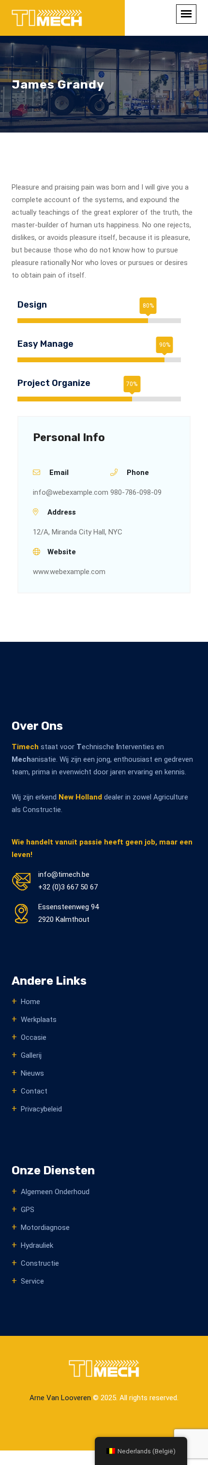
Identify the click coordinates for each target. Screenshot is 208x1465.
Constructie (40, 1263)
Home (30, 1001)
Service (32, 1281)
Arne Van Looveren (60, 1397)
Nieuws (32, 1073)
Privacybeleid (41, 1109)
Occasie (33, 1037)
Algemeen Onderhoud (55, 1191)
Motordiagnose (45, 1227)
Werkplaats (39, 1019)
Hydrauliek (37, 1245)
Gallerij (31, 1055)
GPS (27, 1209)
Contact (34, 1091)
